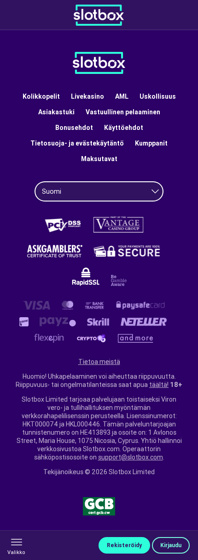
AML (121, 96)
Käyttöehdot (123, 127)
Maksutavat (99, 159)
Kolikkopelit (41, 96)
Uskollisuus (158, 96)
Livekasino (87, 96)
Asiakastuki (56, 112)
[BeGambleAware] (119, 280)
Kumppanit (151, 143)
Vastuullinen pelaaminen (123, 112)
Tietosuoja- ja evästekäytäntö (77, 143)
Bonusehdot (74, 127)
